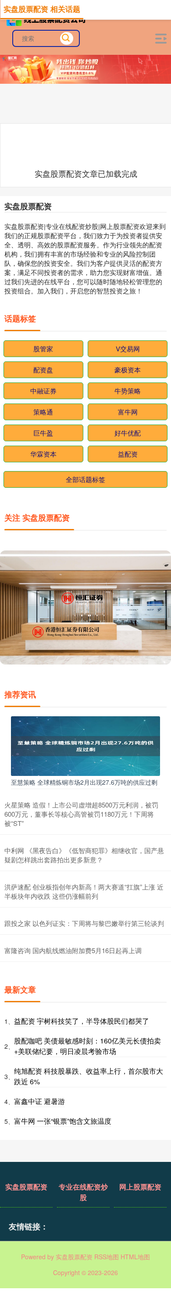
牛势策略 (127, 390)
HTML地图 (135, 1256)
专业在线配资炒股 (83, 1192)
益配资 (128, 453)
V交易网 (128, 348)
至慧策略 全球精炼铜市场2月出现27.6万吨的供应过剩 (84, 782)
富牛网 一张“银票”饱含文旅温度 (62, 1121)
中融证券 (43, 390)
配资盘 (43, 369)
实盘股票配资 (26, 1187)
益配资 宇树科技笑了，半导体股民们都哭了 (81, 1021)
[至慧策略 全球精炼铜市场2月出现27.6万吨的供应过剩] (85, 745)
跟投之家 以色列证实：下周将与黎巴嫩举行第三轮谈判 (84, 923)
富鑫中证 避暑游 (39, 1101)
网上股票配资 (140, 1187)
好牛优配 (127, 432)
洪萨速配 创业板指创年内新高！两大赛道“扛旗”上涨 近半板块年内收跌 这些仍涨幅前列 (84, 891)
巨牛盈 (43, 432)
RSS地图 (106, 1256)
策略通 (43, 411)
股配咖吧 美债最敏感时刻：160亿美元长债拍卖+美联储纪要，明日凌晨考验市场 (87, 1046)
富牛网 (128, 411)
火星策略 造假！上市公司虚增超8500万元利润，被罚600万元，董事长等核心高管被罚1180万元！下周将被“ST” (81, 814)
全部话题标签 (85, 479)
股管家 (43, 348)
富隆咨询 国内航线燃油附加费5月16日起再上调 (73, 950)
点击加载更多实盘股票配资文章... (86, 173)
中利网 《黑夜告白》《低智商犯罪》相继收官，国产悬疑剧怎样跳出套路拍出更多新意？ (84, 855)
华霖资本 (43, 453)
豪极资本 (127, 369)
